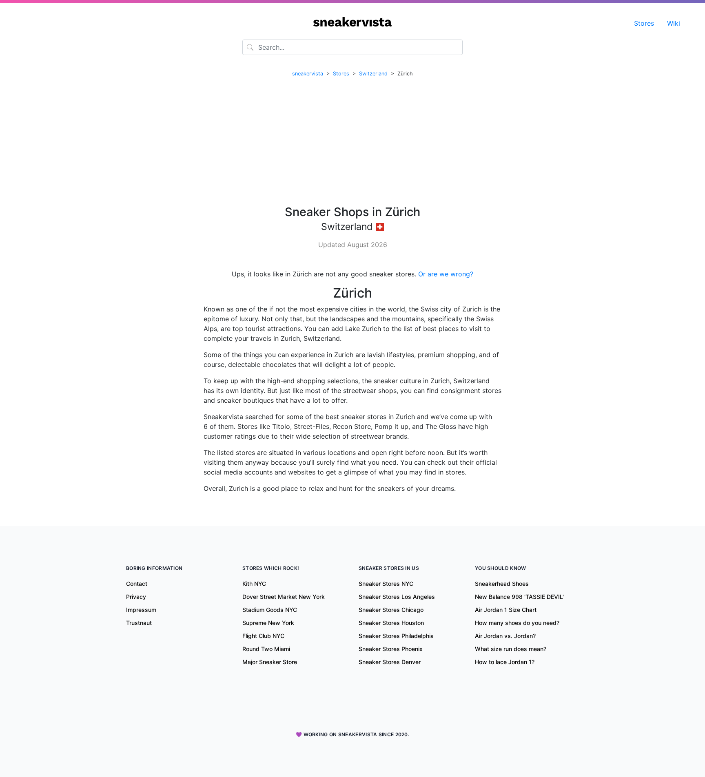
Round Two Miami (266, 648)
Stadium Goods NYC (269, 609)
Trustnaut (139, 622)
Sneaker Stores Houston (391, 622)
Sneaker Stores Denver (390, 661)
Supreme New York (268, 622)
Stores (644, 23)
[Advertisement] (352, 141)
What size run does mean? (510, 648)
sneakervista (307, 74)
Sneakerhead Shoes (502, 583)
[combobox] (352, 47)
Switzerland (373, 74)
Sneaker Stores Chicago (391, 609)
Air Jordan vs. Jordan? (505, 635)
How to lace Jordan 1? (504, 661)
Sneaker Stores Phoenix (391, 648)
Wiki (673, 23)
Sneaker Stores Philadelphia (396, 635)
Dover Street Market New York (283, 596)
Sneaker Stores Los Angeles (397, 596)
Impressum (141, 609)
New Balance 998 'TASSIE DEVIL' (519, 596)
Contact (136, 583)
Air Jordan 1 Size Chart (506, 609)
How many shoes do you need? (517, 622)
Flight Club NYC (263, 635)
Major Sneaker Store (269, 661)
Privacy (136, 596)
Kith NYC (254, 583)
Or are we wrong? (445, 274)
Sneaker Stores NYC (386, 583)
